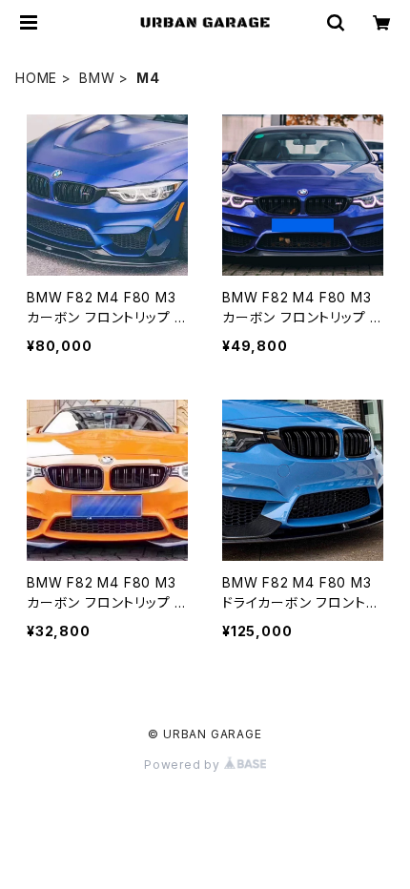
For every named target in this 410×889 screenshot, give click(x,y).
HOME (36, 78)
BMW (96, 78)
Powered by (184, 764)
